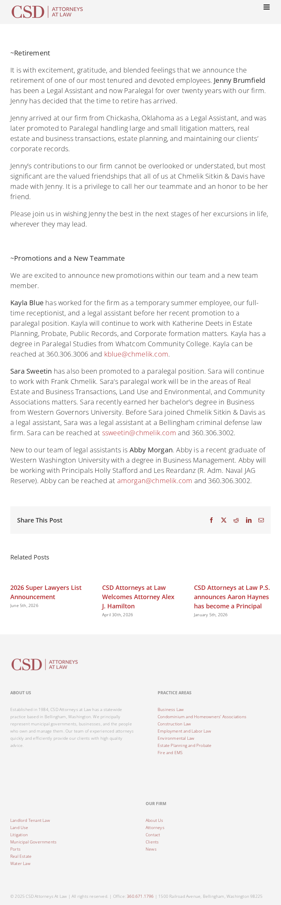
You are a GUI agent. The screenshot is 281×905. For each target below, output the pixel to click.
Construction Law (174, 724)
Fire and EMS (170, 752)
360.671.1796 (140, 896)
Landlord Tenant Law (30, 820)
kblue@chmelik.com (136, 354)
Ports (15, 849)
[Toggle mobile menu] (267, 7)
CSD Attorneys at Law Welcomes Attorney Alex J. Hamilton (138, 596)
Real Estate (21, 856)
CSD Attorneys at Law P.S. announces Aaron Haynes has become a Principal (232, 596)
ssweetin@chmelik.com (139, 432)
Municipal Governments (33, 842)
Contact (153, 835)
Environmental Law (176, 738)
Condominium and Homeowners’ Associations (202, 717)
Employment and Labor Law (184, 731)
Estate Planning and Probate (184, 745)
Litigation (19, 835)
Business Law (171, 709)
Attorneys (155, 827)
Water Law (20, 863)
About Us (154, 820)
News (151, 849)
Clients (152, 842)
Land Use (19, 827)
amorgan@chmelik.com (155, 480)
